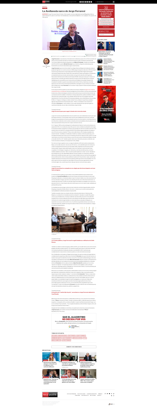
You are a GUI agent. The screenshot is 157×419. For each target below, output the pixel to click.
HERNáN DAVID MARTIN (56, 338)
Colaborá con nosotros (92, 393)
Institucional (93, 395)
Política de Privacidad (71, 393)
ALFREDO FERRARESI (66, 340)
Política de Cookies (81, 393)
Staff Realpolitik (85, 395)
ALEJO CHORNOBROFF (67, 338)
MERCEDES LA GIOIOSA (77, 338)
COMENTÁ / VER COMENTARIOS (74, 346)
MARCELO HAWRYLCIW (56, 340)
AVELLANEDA (54, 335)
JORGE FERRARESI (71, 335)
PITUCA (84, 338)
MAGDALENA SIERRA (63, 335)
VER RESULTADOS (106, 26)
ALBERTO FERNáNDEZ (81, 335)
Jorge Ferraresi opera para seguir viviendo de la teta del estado (69, 111)
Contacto (99, 395)
